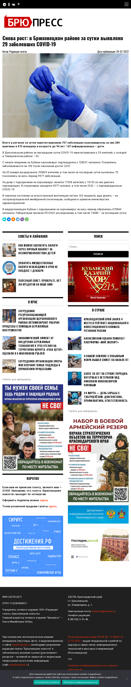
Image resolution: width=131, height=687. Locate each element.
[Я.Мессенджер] (4, 219)
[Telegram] (18, 219)
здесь (44, 500)
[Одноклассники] (13, 219)
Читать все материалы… (17, 379)
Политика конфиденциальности (81, 682)
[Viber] (22, 219)
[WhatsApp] (27, 219)
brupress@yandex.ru (103, 611)
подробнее (94, 674)
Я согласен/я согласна (47, 682)
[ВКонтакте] (9, 219)
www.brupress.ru (21, 644)
